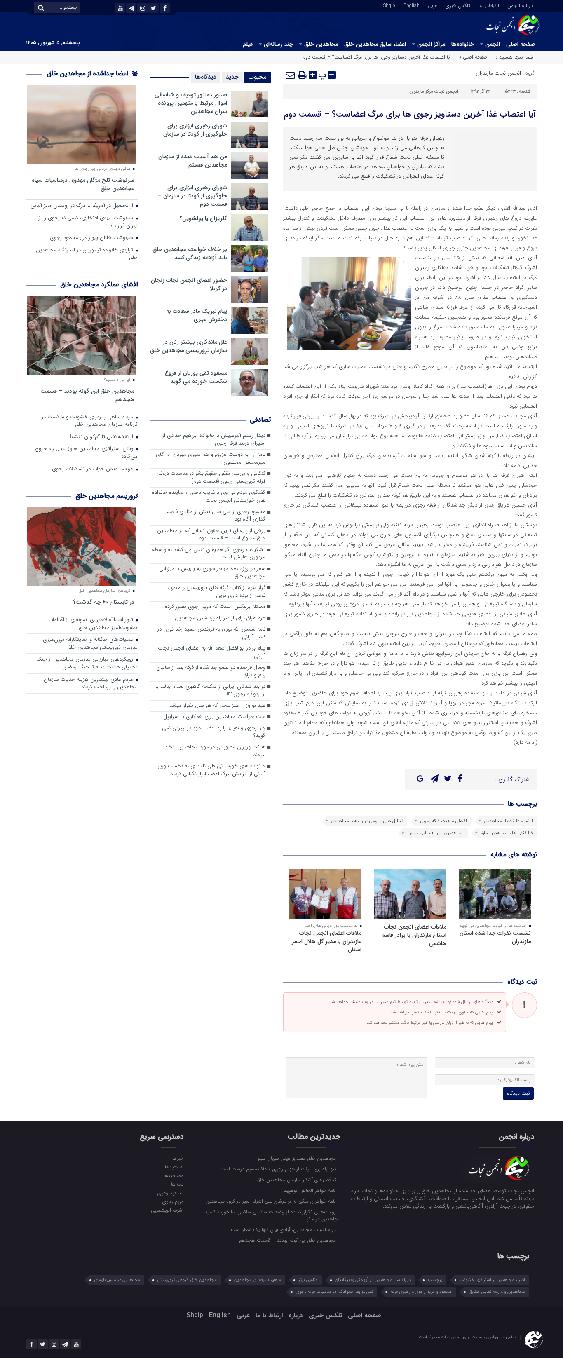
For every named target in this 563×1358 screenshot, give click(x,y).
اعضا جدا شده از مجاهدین (508, 821)
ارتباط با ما (488, 5)
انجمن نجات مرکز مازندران (433, 91)
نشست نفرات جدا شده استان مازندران (495, 937)
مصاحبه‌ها (173, 1175)
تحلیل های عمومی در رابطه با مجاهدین (367, 821)
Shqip (389, 5)
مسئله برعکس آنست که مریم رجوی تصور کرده (215, 607)
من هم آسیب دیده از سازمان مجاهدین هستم (192, 160)
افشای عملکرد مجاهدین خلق (99, 284)
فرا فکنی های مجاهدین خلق (507, 833)
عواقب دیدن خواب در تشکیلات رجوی (93, 469)
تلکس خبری (458, 5)
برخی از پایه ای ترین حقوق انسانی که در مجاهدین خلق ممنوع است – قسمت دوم (211, 535)
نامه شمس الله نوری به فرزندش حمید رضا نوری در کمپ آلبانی (211, 633)
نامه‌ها (177, 1184)
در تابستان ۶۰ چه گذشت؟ (103, 602)
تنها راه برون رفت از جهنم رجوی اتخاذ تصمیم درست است (279, 1169)
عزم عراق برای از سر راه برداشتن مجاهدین (220, 618)
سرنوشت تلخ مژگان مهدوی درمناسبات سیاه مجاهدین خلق (83, 184)
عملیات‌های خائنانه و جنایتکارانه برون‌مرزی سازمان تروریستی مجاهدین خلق (90, 644)
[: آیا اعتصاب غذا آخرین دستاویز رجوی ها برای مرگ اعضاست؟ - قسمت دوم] (290, 75)
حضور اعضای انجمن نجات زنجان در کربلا (189, 284)
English (411, 5)
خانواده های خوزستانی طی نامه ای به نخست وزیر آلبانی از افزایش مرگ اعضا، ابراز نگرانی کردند (211, 770)
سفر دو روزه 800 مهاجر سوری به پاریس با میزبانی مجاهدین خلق (212, 573)
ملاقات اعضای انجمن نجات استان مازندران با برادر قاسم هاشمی (414, 935)
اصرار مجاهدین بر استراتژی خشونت (492, 1279)
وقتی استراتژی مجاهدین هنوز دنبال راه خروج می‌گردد (86, 453)
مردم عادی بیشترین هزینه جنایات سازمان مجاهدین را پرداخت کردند (91, 684)
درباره (296, 1315)
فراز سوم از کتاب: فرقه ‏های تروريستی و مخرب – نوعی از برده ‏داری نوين (213, 592)
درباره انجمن (520, 5)
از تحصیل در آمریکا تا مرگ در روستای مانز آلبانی (82, 206)
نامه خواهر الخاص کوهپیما (310, 1190)
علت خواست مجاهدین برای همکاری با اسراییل (214, 717)
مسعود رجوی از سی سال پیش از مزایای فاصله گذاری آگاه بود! (215, 516)
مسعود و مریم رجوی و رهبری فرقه (421, 1291)
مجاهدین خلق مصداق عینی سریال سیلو (297, 1158)
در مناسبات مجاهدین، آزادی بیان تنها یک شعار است (284, 1229)
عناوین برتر (308, 1279)
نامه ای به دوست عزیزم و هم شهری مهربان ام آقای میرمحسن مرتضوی (210, 459)
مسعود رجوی (170, 1192)
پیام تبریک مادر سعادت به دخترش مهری (196, 315)
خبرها (177, 1158)
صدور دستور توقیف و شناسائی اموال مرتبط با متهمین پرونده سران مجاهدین (191, 103)
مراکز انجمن (431, 44)
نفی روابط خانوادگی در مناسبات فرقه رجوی (334, 1291)
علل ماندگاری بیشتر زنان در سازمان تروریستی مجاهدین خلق (188, 346)
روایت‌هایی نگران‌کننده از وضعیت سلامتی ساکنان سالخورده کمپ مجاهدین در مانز (273, 1215)
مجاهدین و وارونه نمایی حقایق (436, 833)
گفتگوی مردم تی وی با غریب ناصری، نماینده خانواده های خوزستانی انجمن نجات (208, 496)
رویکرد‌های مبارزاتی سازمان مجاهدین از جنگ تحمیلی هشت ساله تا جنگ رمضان (87, 663)
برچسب (435, 1279)
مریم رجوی (172, 1201)
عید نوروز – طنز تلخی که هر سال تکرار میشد (217, 706)
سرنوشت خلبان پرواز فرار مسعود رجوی (92, 238)
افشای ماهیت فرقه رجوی (443, 821)
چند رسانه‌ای (278, 44)
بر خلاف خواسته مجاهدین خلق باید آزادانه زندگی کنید (189, 253)
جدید (232, 77)
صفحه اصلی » (473, 57)
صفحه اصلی (520, 44)
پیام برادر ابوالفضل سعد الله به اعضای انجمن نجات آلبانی (211, 652)
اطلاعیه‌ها (174, 1166)
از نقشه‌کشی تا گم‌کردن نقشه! (102, 437)
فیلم (248, 44)
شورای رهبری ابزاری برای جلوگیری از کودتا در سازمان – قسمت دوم (192, 196)
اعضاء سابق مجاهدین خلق (375, 44)
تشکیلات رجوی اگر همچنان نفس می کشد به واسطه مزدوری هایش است (208, 554)
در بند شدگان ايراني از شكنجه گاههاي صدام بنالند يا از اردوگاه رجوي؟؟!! (210, 691)
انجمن (492, 44)
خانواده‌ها (462, 44)
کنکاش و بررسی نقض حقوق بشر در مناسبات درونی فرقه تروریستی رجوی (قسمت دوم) (211, 478)
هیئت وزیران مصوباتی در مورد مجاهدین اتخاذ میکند (215, 751)
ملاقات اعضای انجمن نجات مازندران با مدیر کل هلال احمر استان (326, 941)
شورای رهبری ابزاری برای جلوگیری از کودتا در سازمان (195, 129)
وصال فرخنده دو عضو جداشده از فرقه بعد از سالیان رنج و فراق (210, 672)
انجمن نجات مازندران (498, 73)
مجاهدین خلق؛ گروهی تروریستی (187, 1279)
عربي (432, 5)
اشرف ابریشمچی (167, 1210)
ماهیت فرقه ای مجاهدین (257, 1279)
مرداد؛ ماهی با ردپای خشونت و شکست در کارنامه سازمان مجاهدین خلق (90, 421)
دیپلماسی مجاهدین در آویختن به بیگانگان (373, 1279)
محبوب (258, 77)
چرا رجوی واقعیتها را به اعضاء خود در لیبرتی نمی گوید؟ (213, 732)
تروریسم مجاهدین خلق (106, 496)
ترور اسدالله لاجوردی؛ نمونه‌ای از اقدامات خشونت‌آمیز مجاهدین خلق (93, 624)
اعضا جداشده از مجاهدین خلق (88, 73)
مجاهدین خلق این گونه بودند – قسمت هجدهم (87, 395)
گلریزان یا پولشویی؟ (203, 218)
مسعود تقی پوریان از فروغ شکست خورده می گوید (196, 377)
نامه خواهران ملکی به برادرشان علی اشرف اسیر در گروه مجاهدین (272, 1201)
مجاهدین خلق (321, 44)
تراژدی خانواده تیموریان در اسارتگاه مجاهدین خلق (87, 254)
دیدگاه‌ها (205, 77)
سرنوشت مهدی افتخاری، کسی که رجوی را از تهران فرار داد (88, 222)
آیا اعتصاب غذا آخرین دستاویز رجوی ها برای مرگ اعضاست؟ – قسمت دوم (410, 114)
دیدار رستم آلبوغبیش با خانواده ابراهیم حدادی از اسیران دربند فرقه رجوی (213, 440)
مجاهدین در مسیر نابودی (117, 1279)
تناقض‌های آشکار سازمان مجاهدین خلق (297, 1179)
